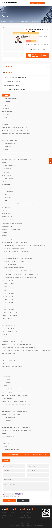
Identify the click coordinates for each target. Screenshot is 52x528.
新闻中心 (12, 509)
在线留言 (29, 512)
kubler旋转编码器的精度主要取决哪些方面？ (13, 85)
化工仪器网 (23, 523)
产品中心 (13, 21)
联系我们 (29, 509)
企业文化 (4, 515)
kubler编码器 (21, 512)
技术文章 (12, 515)
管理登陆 (28, 523)
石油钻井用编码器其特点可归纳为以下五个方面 (14, 89)
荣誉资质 (4, 517)
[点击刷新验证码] (19, 494)
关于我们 (4, 509)
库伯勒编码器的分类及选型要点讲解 (11, 81)
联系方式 (29, 515)
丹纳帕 (26, 21)
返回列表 (27, 454)
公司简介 (4, 512)
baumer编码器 (22, 515)
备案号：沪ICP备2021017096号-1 (37, 525)
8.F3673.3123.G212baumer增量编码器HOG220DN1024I (21, 454)
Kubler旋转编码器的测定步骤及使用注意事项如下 (14, 77)
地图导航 (29, 517)
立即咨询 (45, 55)
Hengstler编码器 (20, 21)
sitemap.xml (33, 523)
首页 (8, 21)
